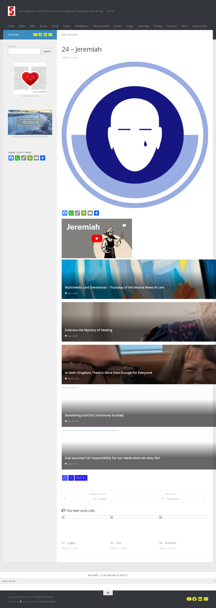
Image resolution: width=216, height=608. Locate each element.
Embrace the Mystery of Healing (88, 330)
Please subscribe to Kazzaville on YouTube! (30, 136)
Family (55, 26)
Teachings (143, 26)
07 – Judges (68, 543)
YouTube (172, 26)
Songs (129, 26)
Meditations (82, 26)
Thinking (157, 26)
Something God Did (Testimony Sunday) (94, 415)
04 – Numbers (167, 543)
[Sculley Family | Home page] (11, 11)
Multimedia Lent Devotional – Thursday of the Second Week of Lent (114, 287)
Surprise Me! (200, 26)
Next (79, 477)
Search (11, 46)
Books (43, 26)
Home (11, 26)
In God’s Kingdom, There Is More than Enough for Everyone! (108, 372)
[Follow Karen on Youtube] (35, 34)
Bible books (69, 34)
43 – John (115, 543)
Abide (22, 26)
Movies (118, 26)
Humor (67, 26)
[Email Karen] (50, 34)
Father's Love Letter (30, 96)
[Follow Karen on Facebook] (40, 34)
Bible (32, 26)
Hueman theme (48, 601)
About (184, 26)
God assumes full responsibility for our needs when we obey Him (112, 458)
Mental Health (101, 26)
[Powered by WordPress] (21, 602)
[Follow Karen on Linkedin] (45, 34)
